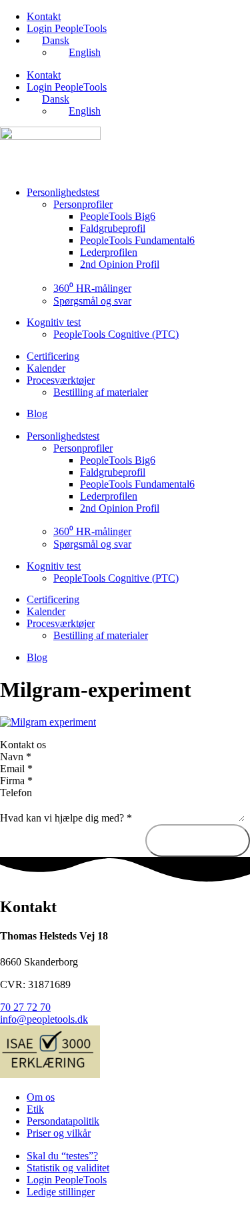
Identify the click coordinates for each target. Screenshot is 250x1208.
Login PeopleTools (67, 28)
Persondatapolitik (63, 1121)
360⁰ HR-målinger (92, 288)
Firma (16, 780)
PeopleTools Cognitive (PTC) (116, 334)
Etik (35, 1109)
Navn (15, 756)
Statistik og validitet (68, 1167)
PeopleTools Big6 (117, 216)
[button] (125, 745)
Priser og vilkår (59, 1133)
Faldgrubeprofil (112, 228)
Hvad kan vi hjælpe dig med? (66, 818)
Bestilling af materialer (100, 392)
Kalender (46, 368)
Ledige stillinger (61, 1191)
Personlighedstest (63, 192)
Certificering (53, 356)
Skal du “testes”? (62, 1155)
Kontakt (44, 16)
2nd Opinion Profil (119, 264)
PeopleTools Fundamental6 (137, 240)
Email (16, 768)
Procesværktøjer (61, 380)
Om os (41, 1097)
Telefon (16, 792)
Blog (37, 413)
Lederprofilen (108, 252)
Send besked (198, 840)
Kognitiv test (54, 322)
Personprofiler (83, 204)
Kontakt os (23, 744)
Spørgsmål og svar (92, 300)
